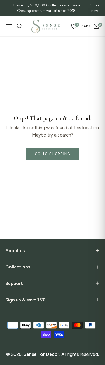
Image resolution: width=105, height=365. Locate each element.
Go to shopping (53, 154)
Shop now (94, 8)
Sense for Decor (42, 354)
